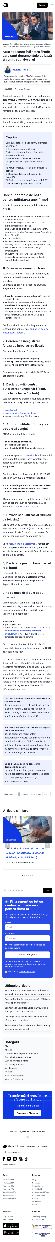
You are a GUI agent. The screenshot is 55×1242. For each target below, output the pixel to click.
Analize (8, 1049)
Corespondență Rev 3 (40, 1192)
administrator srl (11, 794)
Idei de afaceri (11, 1068)
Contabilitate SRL (9, 1192)
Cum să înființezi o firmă (19, 44)
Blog (34, 1180)
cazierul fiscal (25, 648)
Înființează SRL (8, 1180)
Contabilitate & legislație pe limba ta (21, 1053)
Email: (8, 922)
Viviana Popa (20, 69)
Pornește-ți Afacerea (27, 1113)
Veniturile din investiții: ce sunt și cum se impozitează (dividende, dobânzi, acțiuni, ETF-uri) (26, 853)
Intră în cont (8, 1220)
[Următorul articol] (47, 844)
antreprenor (36, 794)
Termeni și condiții (39, 1217)
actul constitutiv (28, 455)
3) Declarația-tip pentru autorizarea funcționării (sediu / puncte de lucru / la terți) (25, 161)
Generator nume (38, 1195)
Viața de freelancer (14, 1079)
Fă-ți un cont (8, 1217)
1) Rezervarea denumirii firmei (20, 149)
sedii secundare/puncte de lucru (20, 413)
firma (47, 794)
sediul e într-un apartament (22, 544)
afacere (24, 794)
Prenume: (10, 933)
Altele (7, 1046)
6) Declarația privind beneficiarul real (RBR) (27, 180)
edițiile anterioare (27, 971)
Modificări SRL (8, 1186)
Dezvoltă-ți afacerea (14, 1064)
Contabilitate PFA (9, 1195)
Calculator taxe (38, 1186)
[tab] (22, 875)
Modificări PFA (8, 1189)
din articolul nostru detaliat (24, 506)
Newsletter (36, 1183)
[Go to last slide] (7, 844)
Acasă (5, 44)
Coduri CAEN (37, 1189)
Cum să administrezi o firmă (18, 1057)
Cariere (35, 1198)
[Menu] (52, 5)
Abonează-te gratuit (27, 954)
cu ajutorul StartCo (14, 634)
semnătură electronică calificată (24, 630)
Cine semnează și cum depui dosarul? (24, 183)
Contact (35, 1204)
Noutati (8, 1071)
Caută (47, 890)
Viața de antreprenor (15, 1075)
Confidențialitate (38, 1220)
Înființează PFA (8, 1183)
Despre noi (36, 1201)
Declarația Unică (9, 1198)
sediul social (11, 410)
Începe (42, 5)
